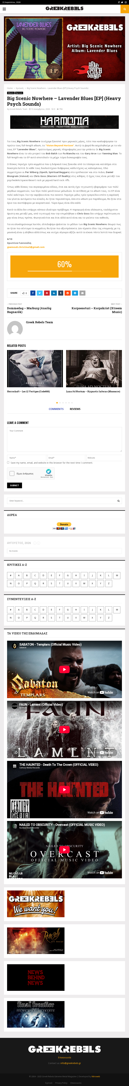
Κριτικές (19, 93)
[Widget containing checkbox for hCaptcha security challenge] (31, 473)
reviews (75, 409)
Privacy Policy (61, 1083)
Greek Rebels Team (18, 109)
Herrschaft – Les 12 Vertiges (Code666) (28, 391)
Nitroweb (96, 1076)
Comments (56, 409)
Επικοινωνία (64, 1057)
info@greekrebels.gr (71, 1063)
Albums (11, 93)
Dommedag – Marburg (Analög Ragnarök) (29, 310)
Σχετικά (48, 1083)
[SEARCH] (118, 501)
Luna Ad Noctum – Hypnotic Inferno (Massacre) (93, 391)
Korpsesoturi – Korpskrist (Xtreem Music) (97, 310)
